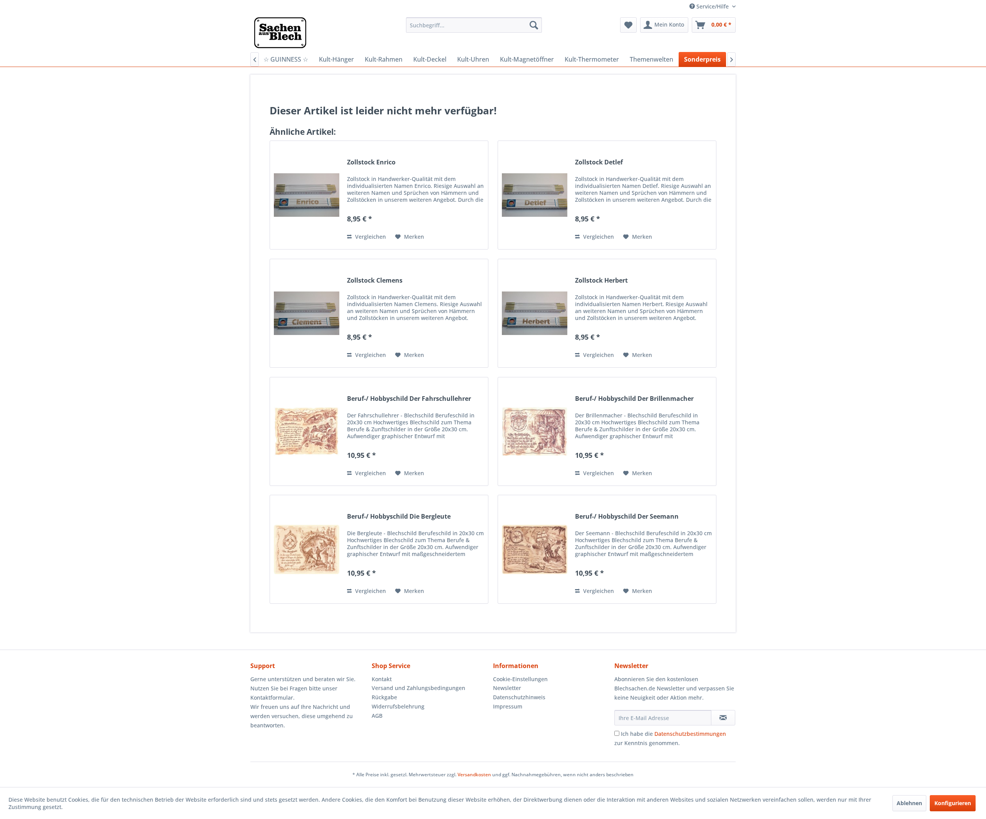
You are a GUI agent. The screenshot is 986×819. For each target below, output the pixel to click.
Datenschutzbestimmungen (690, 733)
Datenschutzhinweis (519, 697)
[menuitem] (474, 25)
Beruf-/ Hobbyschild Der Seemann (627, 517)
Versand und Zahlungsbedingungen (418, 688)
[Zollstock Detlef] (534, 195)
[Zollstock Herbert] (534, 313)
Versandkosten (474, 774)
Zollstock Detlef (599, 162)
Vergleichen (370, 236)
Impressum (507, 706)
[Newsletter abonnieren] (723, 717)
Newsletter (507, 688)
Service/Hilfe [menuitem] (712, 6)
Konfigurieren (952, 803)
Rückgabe (384, 697)
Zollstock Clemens (374, 280)
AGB (377, 715)
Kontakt (382, 679)
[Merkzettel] (628, 25)
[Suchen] (534, 25)
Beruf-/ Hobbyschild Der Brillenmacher (634, 399)
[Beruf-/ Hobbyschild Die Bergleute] (306, 549)
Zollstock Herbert (601, 280)
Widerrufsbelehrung (398, 706)
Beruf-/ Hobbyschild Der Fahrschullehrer (409, 399)
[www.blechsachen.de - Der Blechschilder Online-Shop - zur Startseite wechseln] (280, 32)
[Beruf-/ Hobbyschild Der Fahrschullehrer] (306, 431)
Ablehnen (909, 803)
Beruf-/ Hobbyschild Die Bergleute (399, 517)
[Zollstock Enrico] (306, 195)
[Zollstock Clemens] (306, 313)
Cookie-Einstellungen (520, 679)
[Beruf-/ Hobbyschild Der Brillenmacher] (534, 431)
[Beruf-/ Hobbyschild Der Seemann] (534, 549)
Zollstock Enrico (371, 162)
